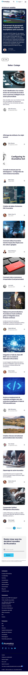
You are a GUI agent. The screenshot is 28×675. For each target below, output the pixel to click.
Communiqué (5, 586)
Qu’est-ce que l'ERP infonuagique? (9, 597)
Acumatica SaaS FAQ (6, 606)
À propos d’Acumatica (7, 573)
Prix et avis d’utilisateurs (7, 608)
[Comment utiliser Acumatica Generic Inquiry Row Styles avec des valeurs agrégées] (14, 229)
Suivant (19, 528)
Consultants (4, 634)
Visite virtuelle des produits (8, 600)
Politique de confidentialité (7, 657)
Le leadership (5, 575)
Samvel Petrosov (12, 250)
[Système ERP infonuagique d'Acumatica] (8, 645)
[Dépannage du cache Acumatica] (14, 459)
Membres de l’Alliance (7, 632)
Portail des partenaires (7, 639)
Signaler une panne (5, 664)
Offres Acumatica (6, 612)
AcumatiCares (5, 580)
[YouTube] (15, 648)
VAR (3, 625)
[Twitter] (9, 648)
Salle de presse (5, 584)
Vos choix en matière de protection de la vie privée (11, 666)
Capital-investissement (7, 630)
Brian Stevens (11, 143)
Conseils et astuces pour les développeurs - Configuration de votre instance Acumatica (13, 171)
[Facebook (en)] (3, 648)
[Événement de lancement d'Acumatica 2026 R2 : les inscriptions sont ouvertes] (14, 16)
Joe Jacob (10, 285)
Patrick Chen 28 (12, 481)
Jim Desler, (10, 49)
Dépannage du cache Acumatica (13, 470)
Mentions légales (5, 659)
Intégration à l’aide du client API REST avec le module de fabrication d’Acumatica (13, 357)
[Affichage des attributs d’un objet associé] (14, 124)
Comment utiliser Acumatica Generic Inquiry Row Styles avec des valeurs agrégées (13, 243)
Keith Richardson (12, 108)
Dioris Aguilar (11, 520)
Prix (2, 614)
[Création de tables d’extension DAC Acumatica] (14, 195)
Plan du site (4, 661)
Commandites (5, 582)
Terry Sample (11, 444)
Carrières (4, 578)
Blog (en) (4, 589)
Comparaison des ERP (7, 610)
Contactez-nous (5, 591)
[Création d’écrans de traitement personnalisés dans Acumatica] (14, 424)
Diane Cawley (11, 371)
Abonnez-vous (9, 555)
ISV (2, 623)
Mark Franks (11, 179)
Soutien (3, 616)
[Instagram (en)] (6, 648)
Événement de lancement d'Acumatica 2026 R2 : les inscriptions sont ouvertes (13, 27)
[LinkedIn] (12, 648)
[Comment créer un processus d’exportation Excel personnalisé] (14, 266)
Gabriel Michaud (12, 328)
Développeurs (5, 636)
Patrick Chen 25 (12, 214)
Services (4, 628)
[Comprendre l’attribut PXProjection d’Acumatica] (14, 496)
